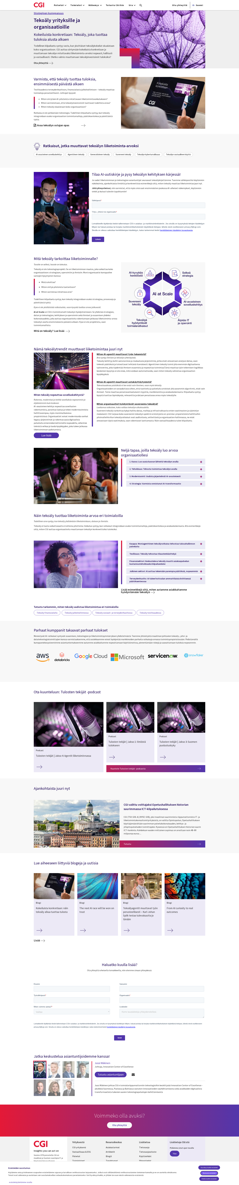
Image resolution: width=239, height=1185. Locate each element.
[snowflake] (193, 657)
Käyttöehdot (145, 1156)
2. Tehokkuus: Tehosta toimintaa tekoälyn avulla (153, 468)
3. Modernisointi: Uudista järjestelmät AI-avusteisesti (155, 476)
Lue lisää (46, 435)
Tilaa (174, 1153)
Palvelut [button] (59, 5)
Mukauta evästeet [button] (209, 1173)
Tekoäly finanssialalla (47, 612)
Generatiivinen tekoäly (100, 154)
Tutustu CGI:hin (115, 5)
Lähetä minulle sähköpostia (133, 1074)
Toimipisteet (78, 1160)
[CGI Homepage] (39, 5)
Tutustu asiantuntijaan (111, 1074)
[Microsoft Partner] (127, 661)
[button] (40, 1069)
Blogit (109, 1156)
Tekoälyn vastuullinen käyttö (178, 154)
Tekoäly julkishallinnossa (77, 612)
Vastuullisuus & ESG (81, 1151)
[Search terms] (140, 5)
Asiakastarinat (113, 1147)
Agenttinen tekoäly (76, 154)
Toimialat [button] (76, 5)
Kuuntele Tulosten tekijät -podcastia (128, 768)
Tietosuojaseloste (147, 1151)
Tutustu (164, 843)
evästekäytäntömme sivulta (20, 1182)
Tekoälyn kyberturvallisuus (148, 154)
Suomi (199, 5)
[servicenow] (163, 659)
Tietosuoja (144, 1147)
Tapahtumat (112, 1160)
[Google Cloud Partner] (90, 659)
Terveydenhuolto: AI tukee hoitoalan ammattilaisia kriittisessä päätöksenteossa (160, 580)
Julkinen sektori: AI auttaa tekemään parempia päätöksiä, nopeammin (163, 571)
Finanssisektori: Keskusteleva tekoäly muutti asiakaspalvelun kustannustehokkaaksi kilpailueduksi (159, 562)
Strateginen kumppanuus (49, 13)
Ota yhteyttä (179, 5)
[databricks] (62, 660)
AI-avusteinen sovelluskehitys (49, 154)
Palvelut (76, 1156)
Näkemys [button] (94, 5)
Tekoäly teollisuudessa (150, 612)
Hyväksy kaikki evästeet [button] (209, 1167)
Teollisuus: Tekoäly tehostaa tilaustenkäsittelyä (152, 553)
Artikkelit (110, 1151)
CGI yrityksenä (79, 1147)
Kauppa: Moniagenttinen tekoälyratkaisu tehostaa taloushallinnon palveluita (162, 545)
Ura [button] (131, 5)
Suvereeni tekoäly (123, 154)
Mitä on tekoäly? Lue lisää (49, 331)
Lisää (37, 940)
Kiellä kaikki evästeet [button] (209, 1179)
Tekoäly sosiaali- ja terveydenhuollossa (114, 612)
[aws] (43, 662)
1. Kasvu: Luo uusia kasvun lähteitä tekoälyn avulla (153, 461)
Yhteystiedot (145, 1160)
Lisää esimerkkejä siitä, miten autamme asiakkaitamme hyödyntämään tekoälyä (154, 591)
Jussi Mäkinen (102, 1063)
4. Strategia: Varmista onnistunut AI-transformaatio (155, 483)
